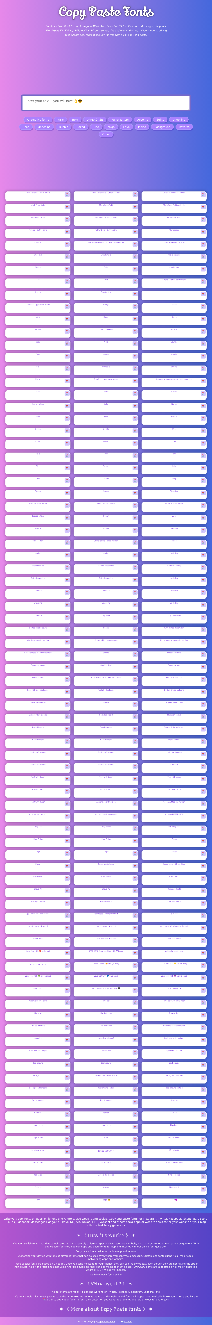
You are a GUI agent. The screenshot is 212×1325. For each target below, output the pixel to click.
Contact (128, 1321)
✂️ (67, 194)
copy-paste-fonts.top (57, 1246)
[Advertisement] (106, 69)
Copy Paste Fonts (106, 1321)
